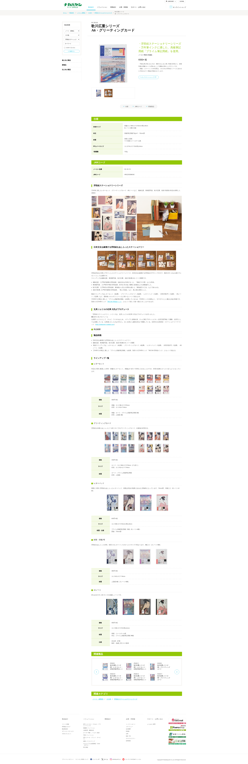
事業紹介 (113, 7)
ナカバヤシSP (95, 759)
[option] (113, 672)
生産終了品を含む (70, 47)
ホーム (65, 12)
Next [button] (177, 672)
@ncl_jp (106, 759)
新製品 (64, 65)
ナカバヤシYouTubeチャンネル (133, 759)
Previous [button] (96, 672)
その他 (90, 12)
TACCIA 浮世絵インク (114, 302)
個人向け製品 (66, 60)
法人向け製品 (66, 69)
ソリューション (102, 7)
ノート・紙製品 (81, 12)
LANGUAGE (171, 1)
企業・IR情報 (123, 7)
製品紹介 (91, 7)
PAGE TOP (244, 754)
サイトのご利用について (82, 759)
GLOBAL (182, 1)
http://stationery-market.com (105, 324)
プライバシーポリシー (68, 759)
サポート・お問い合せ (138, 7)
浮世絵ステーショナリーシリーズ (103, 12)
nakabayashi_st (116, 759)
